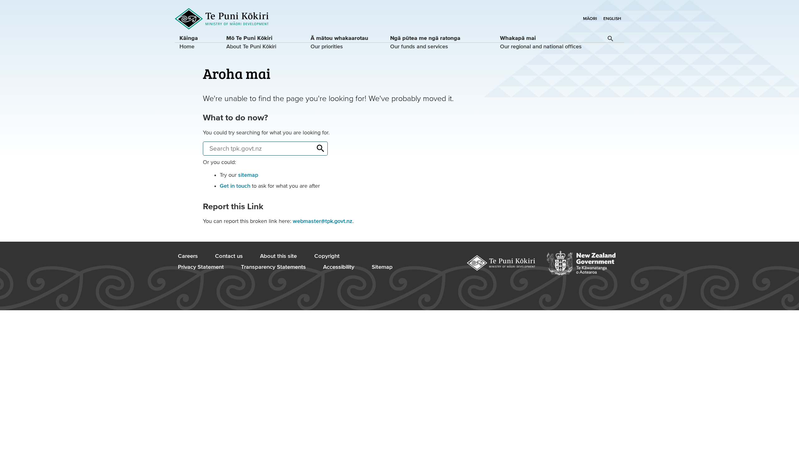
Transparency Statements (273, 267)
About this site (278, 256)
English (612, 18)
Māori (590, 18)
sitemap (248, 175)
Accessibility (338, 267)
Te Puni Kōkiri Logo (222, 19)
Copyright (327, 256)
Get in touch (235, 186)
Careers (188, 256)
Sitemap (382, 267)
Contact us (229, 256)
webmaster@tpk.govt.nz (322, 221)
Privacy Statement (201, 267)
